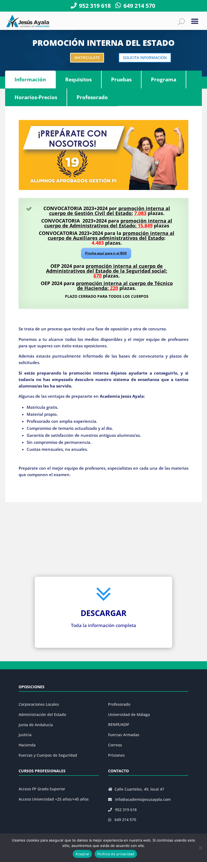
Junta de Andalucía (36, 724)
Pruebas (121, 79)
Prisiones (116, 755)
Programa (163, 79)
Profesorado (92, 97)
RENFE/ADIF (118, 724)
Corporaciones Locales (39, 704)
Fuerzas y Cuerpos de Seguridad (48, 755)
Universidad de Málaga (129, 714)
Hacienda (27, 744)
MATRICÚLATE (87, 57)
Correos (115, 744)
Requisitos (78, 79)
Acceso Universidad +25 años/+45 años (54, 799)
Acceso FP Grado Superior (42, 788)
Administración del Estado (42, 714)
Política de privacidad (115, 854)
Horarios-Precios (36, 97)
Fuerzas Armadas (123, 734)
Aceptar (82, 854)
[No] (200, 847)
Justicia (25, 734)
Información (30, 79)
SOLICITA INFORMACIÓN (145, 57)
